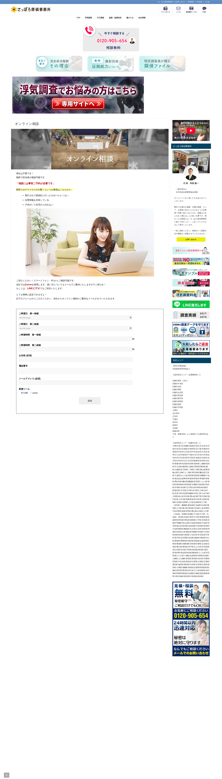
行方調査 (100, 18)
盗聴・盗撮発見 (115, 18)
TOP (78, 18)
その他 (207, 2)
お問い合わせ (191, 239)
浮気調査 (191, 2)
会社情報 (142, 18)
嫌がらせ (130, 18)
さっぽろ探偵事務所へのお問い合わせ (172, 2)
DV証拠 (199, 2)
